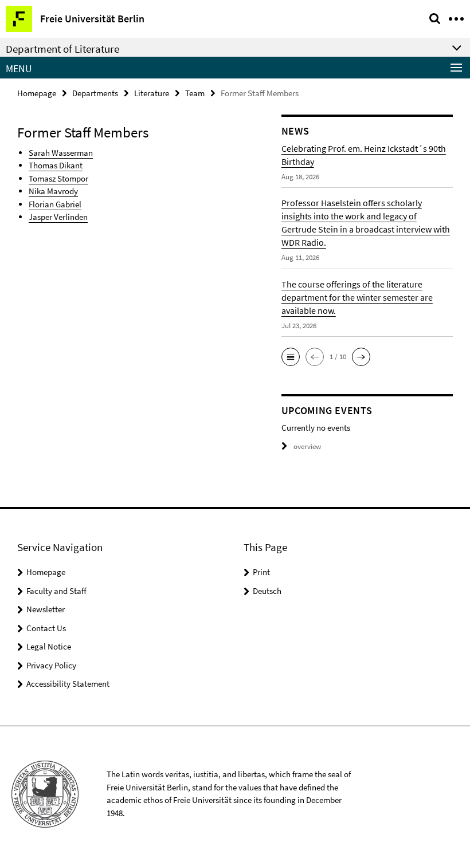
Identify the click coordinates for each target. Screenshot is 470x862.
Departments (95, 93)
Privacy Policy (51, 665)
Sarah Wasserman (61, 152)
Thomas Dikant (56, 165)
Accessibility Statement (67, 683)
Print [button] (261, 571)
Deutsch (267, 590)
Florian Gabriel (55, 204)
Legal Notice (48, 646)
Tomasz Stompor (58, 178)
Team (195, 93)
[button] (290, 356)
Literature (151, 93)
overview (307, 446)
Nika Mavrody (53, 191)
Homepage (36, 93)
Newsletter (45, 609)
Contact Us (46, 628)
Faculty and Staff (56, 590)
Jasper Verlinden (58, 216)
